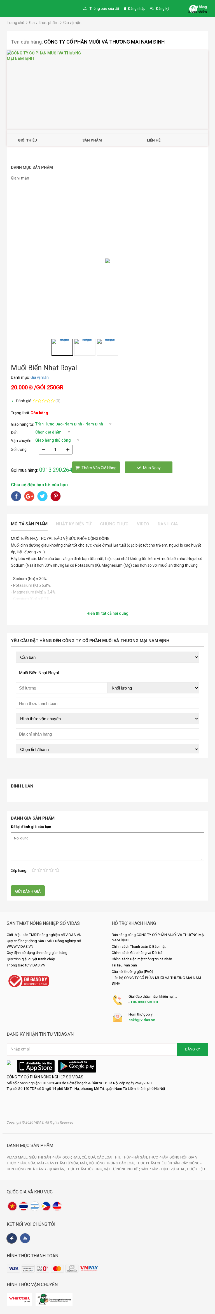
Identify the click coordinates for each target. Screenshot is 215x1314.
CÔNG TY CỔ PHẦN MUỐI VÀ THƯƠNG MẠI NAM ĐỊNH (104, 42)
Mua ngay (152, 468)
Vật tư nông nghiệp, (122, 1169)
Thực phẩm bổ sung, (85, 1169)
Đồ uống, (97, 1163)
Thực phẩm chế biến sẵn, (158, 1163)
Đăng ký (162, 8)
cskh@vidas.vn (141, 1020)
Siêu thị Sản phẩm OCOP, (51, 1157)
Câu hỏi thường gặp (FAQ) (132, 972)
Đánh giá (168, 523)
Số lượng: (19, 449)
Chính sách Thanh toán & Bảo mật (139, 946)
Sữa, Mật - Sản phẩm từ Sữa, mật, (58, 1163)
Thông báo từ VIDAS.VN (26, 965)
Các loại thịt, (109, 1157)
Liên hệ (153, 140)
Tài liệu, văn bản (124, 965)
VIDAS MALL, (18, 1157)
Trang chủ (15, 22)
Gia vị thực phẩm (44, 22)
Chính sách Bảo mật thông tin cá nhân (142, 959)
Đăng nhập (137, 8)
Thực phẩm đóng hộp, (168, 1157)
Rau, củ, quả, (85, 1157)
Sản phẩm (92, 140)
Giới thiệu (27, 140)
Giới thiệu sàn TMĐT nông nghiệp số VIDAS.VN (44, 935)
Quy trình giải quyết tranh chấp (31, 959)
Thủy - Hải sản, (135, 1157)
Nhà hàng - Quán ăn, (46, 1169)
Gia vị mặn (72, 22)
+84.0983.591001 (144, 1002)
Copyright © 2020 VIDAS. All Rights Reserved (40, 1122)
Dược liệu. (196, 1169)
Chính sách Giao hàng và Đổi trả (137, 953)
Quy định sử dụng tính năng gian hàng (37, 953)
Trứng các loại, (121, 1163)
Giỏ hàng (200, 7)
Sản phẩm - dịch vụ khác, (164, 1169)
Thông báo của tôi (104, 8)
